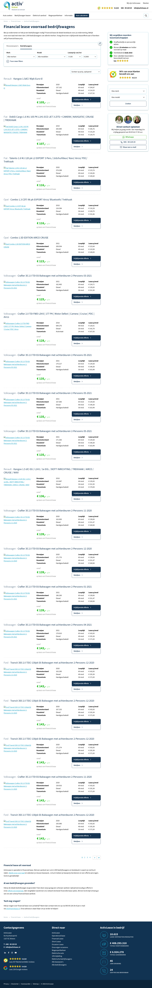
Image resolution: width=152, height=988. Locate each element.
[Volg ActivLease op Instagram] (12, 952)
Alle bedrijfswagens (59, 965)
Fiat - (49, 118)
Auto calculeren (82, 15)
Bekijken (77, 105)
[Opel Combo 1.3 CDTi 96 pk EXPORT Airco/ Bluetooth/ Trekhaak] (18, 207)
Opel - (38, 199)
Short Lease (56, 941)
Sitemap (36, 984)
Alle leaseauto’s (57, 962)
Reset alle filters (100, 43)
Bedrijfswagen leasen (23, 15)
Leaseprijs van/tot (75, 52)
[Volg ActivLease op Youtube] (15, 952)
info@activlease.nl (141, 8)
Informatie (69, 15)
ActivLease (56, 933)
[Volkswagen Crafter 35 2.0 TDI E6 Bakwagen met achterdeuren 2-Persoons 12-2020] (18, 558)
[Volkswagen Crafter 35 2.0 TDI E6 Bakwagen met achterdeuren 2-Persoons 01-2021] (18, 596)
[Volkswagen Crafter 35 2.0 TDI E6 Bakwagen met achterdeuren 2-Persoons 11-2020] (18, 520)
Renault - (23, 79)
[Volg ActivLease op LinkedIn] (5, 952)
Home (6, 21)
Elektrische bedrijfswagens (62, 959)
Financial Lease (57, 938)
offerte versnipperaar (15, 891)
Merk (8, 52)
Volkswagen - (48, 276)
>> (99, 857)
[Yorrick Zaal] (128, 119)
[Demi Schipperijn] (137, 119)
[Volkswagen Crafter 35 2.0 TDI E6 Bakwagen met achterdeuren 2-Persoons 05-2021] (18, 364)
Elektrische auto (58, 953)
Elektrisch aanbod (39, 15)
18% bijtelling (57, 956)
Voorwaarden (25, 984)
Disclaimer (15, 984)
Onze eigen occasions (60, 947)
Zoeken (128, 103)
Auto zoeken (7, 15)
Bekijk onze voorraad (17, 873)
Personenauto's (12, 46)
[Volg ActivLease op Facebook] (8, 952)
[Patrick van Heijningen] (119, 119)
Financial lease (16, 21)
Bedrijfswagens (26, 46)
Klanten (146, 3)
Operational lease (58, 936)
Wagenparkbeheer (55, 15)
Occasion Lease (57, 944)
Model (39, 52)
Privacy (6, 984)
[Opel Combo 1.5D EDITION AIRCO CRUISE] (18, 245)
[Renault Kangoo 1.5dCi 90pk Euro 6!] (18, 86)
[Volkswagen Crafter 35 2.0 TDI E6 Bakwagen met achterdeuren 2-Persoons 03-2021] (18, 285)
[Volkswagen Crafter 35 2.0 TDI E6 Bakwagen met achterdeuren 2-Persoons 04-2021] (18, 634)
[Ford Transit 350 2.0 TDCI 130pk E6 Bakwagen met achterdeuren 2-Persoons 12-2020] (18, 672)
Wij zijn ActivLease (133, 3)
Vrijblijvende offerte (81, 99)
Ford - (49, 663)
